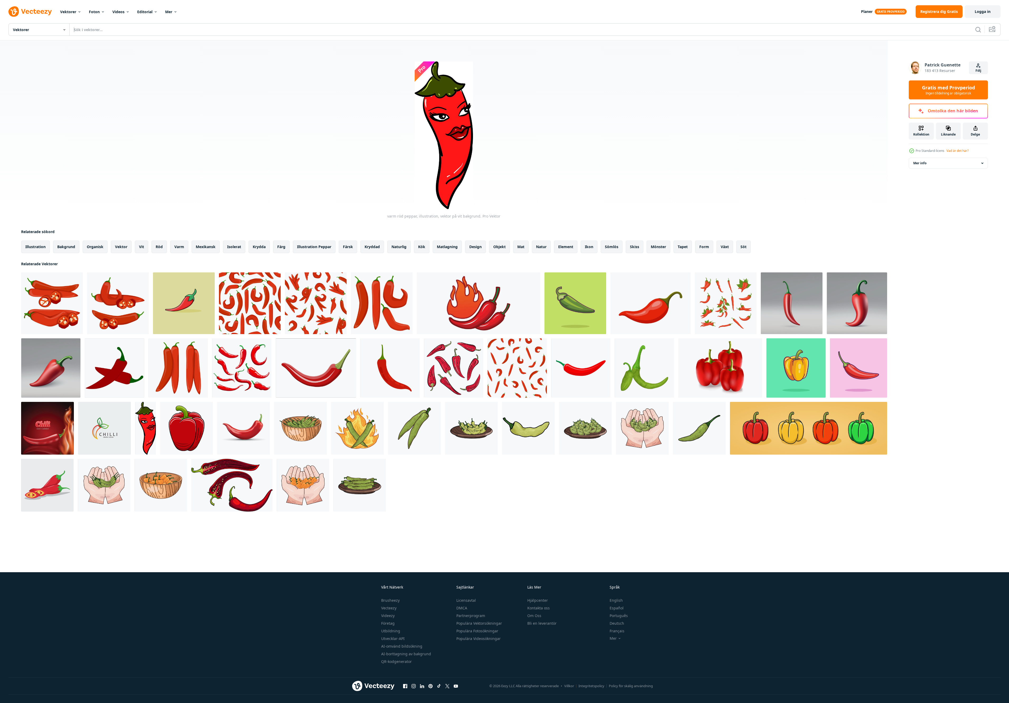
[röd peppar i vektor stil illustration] (186, 428)
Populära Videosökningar (478, 638)
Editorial (144, 11)
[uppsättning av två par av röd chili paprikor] (178, 368)
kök (421, 246)
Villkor (569, 685)
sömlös (611, 246)
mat (520, 246)
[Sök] (978, 29)
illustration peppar (314, 246)
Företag (388, 623)
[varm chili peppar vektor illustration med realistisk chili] (47, 428)
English (616, 600)
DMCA (461, 607)
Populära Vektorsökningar (479, 623)
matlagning (447, 246)
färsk (348, 246)
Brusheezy (390, 600)
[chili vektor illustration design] (478, 303)
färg (281, 246)
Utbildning (390, 630)
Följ (978, 70)
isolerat (234, 246)
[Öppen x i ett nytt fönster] (447, 686)
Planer (867, 11)
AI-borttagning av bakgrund (406, 653)
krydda (259, 246)
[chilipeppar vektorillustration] (243, 428)
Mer (168, 11)
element (565, 246)
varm (179, 246)
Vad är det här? (957, 150)
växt (725, 246)
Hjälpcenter (537, 600)
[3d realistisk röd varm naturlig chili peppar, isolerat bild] (791, 303)
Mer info (919, 163)
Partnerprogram (470, 615)
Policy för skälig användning (631, 685)
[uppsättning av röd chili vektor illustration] (726, 303)
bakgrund (66, 246)
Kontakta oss (538, 607)
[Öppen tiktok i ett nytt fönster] (439, 686)
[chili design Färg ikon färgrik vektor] (104, 428)
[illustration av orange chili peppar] (161, 485)
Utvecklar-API (393, 638)
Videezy (388, 615)
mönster (658, 246)
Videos (118, 11)
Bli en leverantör (542, 623)
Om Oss (534, 615)
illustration (35, 246)
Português (619, 615)
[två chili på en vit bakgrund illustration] (114, 368)
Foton (94, 11)
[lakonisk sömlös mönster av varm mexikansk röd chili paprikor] (517, 368)
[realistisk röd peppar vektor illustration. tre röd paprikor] (720, 368)
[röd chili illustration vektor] (47, 485)
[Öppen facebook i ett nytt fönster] (405, 686)
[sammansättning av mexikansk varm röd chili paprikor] (118, 303)
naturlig (399, 246)
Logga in (983, 11)
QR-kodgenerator (396, 661)
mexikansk (206, 246)
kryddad (372, 246)
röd (159, 246)
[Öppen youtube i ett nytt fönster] (456, 686)
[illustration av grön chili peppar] (644, 368)
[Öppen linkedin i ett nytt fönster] (422, 686)
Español (617, 607)
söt (743, 246)
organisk (95, 246)
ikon (589, 246)
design (475, 246)
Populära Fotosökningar (477, 630)
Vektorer (68, 11)
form (704, 246)
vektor (121, 246)
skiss (634, 246)
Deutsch (617, 623)
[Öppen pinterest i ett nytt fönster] (430, 686)
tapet (683, 246)
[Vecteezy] (30, 11)
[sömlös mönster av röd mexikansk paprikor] (316, 303)
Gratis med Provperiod (948, 89)
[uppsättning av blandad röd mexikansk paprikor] (382, 303)
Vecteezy (388, 607)
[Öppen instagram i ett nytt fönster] (414, 686)
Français (617, 630)
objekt (499, 246)
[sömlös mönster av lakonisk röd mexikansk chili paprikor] (250, 303)
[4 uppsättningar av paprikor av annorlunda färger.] (808, 428)
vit (141, 246)
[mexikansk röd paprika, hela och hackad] (52, 303)
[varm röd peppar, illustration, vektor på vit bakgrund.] (145, 428)
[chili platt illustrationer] (184, 303)
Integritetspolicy (591, 685)
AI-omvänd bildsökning (401, 646)
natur (541, 246)
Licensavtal (466, 600)
